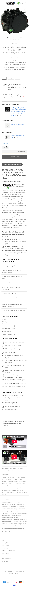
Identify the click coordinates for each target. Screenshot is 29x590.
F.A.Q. (3, 556)
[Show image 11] (21, 37)
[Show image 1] (5, 37)
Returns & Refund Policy (8, 550)
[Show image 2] (7, 37)
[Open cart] (25, 3)
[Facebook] (2, 531)
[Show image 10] (20, 37)
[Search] (23, 3)
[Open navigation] (2, 3)
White (17, 78)
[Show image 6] (13, 37)
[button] (14, 147)
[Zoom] (25, 10)
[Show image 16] (15, 39)
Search (4, 540)
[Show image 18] (18, 39)
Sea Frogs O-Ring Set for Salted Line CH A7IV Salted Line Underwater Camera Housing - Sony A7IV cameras (18, 111)
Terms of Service (6, 548)
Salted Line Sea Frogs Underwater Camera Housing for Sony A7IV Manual (13, 424)
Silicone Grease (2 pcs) (17, 124)
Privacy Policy (5, 543)
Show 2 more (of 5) (7, 143)
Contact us (5, 561)
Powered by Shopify (14, 573)
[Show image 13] (10, 39)
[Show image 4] (10, 37)
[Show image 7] (15, 37)
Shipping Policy (6, 545)
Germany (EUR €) (14, 568)
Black (4, 78)
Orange (11, 78)
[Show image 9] (18, 37)
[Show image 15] (13, 39)
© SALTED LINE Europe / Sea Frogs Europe (14, 571)
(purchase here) (20, 386)
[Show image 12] (23, 37)
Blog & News (5, 553)
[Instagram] (6, 531)
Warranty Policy (6, 558)
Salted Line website (18, 186)
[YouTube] (9, 531)
